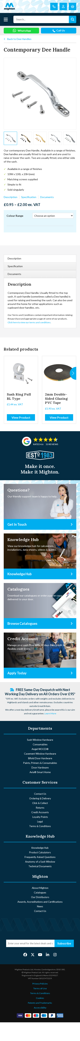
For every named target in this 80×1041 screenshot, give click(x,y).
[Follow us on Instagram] (55, 954)
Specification (28, 197)
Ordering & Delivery (40, 798)
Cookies (40, 998)
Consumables (40, 744)
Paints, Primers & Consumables (40, 762)
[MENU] (6, 19)
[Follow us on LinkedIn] (47, 954)
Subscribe (64, 943)
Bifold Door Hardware (40, 758)
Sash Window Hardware (40, 739)
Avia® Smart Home (40, 772)
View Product (21, 417)
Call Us (60, 30)
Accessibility (40, 1007)
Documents (47, 197)
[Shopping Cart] (72, 6)
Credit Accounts (40, 812)
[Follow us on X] (32, 954)
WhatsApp (24, 30)
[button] (73, 373)
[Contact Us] (54, 6)
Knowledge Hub (40, 847)
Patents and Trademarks (40, 1002)
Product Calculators (40, 852)
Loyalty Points (40, 816)
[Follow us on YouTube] (40, 954)
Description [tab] (14, 258)
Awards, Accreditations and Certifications (40, 901)
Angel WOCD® (40, 749)
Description (10, 197)
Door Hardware (40, 767)
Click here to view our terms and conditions (29, 322)
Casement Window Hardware (40, 753)
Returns (40, 807)
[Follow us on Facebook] (25, 954)
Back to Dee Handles (19, 38)
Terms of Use (40, 988)
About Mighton (40, 887)
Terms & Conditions (40, 826)
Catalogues (40, 892)
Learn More (50, 713)
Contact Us (40, 793)
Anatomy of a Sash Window (40, 861)
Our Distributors (40, 897)
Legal (40, 821)
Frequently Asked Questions (40, 857)
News (40, 906)
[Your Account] (63, 6)
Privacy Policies (40, 983)
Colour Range (15, 215)
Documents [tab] (14, 274)
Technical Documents (40, 866)
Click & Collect (40, 803)
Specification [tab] (15, 266)
